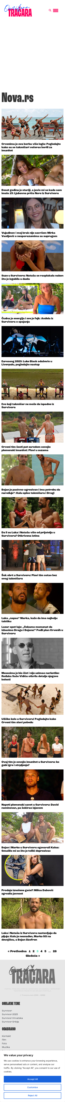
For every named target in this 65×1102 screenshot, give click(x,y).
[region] (32, 1076)
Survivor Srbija (10, 1022)
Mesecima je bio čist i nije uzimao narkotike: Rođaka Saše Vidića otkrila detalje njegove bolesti (30, 676)
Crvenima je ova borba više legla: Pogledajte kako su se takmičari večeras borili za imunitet (31, 147)
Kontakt (6, 1036)
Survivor (7, 1011)
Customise (32, 1087)
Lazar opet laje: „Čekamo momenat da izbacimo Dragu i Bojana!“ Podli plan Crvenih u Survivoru (32, 630)
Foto (4, 1044)
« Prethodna (17, 951)
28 (55, 951)
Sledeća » (33, 955)
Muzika (6, 1047)
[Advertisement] (32, 55)
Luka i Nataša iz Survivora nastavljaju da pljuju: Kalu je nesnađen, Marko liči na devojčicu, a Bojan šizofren (29, 936)
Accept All (32, 1079)
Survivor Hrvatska (12, 1018)
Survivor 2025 (10, 1014)
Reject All (32, 1095)
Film (4, 1040)
